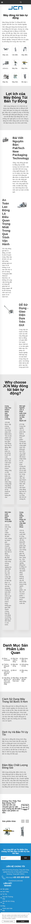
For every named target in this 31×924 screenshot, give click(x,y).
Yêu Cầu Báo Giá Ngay (25, 807)
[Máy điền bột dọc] (22, 831)
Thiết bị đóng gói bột (6, 666)
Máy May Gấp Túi (18, 68)
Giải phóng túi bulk (25, 665)
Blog (3, 906)
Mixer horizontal (7, 659)
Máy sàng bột (24, 671)
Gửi (25, 858)
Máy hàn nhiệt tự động (15, 660)
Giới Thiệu (5, 891)
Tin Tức (4, 894)
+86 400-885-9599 (21, 877)
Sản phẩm (5, 889)
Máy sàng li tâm (8, 55)
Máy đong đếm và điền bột (25, 660)
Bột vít (14, 670)
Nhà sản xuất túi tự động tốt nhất (7, 673)
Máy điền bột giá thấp (24, 679)
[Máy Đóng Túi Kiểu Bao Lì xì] (8, 831)
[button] (22, 821)
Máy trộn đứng (15, 665)
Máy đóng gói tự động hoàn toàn (16, 679)
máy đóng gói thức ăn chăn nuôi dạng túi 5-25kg (7, 681)
